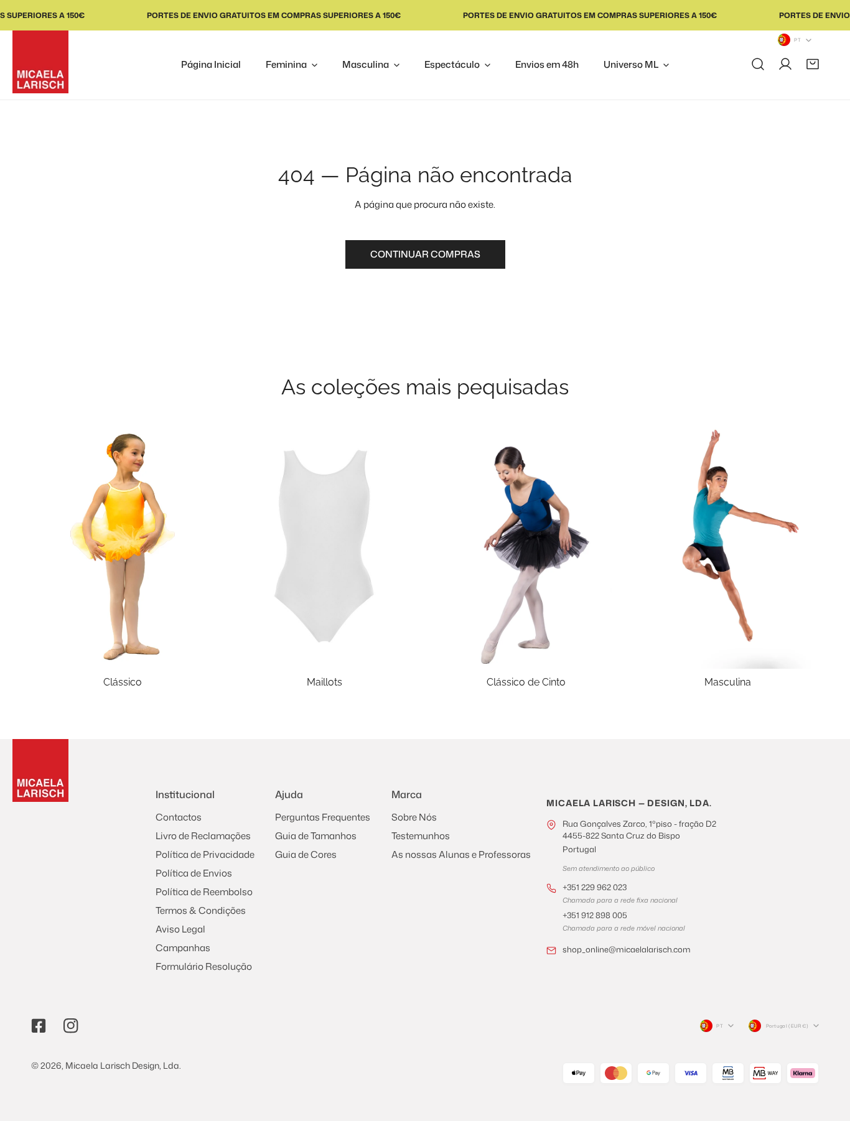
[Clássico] (122, 547)
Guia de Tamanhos (316, 835)
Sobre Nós (414, 817)
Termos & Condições (201, 910)
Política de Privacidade (205, 854)
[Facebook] (38, 1026)
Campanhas (183, 947)
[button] (812, 64)
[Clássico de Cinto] (525, 547)
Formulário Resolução (204, 966)
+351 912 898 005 (595, 915)
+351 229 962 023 (595, 887)
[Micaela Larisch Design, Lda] (40, 61)
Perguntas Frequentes (322, 817)
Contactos (179, 817)
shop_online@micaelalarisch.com (627, 949)
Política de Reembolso (204, 891)
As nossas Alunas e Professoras (461, 854)
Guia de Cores (306, 854)
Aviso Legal (180, 929)
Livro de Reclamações (203, 835)
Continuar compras (425, 254)
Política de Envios (194, 873)
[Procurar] (758, 64)
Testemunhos (420, 835)
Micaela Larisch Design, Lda (122, 1065)
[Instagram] (71, 1026)
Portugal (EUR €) (787, 1026)
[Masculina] (727, 547)
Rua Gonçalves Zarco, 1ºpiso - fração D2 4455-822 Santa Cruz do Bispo (639, 836)
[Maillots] (324, 547)
